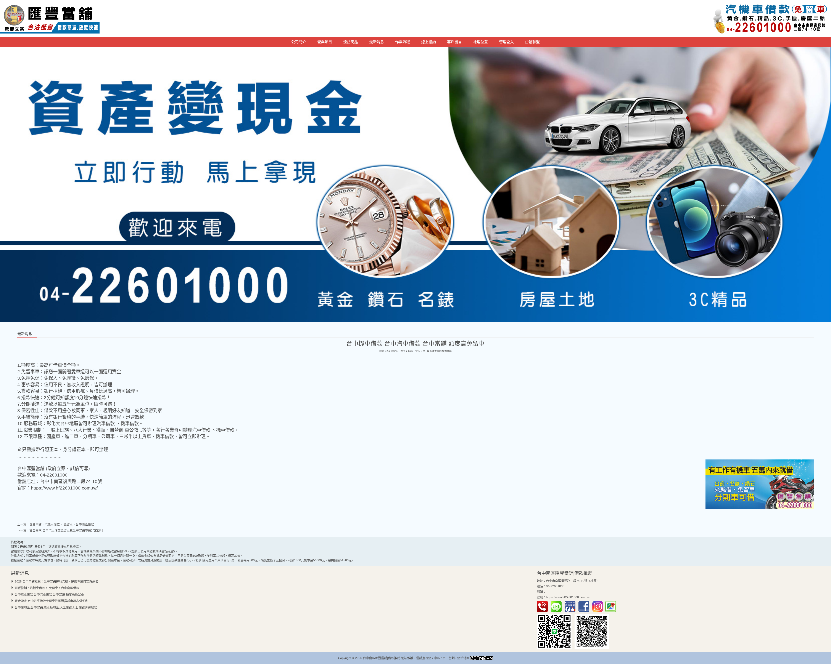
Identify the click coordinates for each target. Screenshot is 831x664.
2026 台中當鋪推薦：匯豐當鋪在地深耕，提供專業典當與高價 (56, 581)
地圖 (593, 580)
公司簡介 (298, 42)
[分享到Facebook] (584, 606)
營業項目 (324, 42)
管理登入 (506, 42)
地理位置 (480, 42)
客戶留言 (454, 42)
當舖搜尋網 (423, 658)
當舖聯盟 (532, 42)
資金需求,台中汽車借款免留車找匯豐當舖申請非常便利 (66, 530)
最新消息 (376, 42)
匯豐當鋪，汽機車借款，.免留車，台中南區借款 (61, 524)
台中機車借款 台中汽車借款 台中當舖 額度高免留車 (49, 594)
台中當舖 (449, 658)
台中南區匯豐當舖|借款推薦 (437, 350)
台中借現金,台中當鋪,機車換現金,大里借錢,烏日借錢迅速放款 (56, 607)
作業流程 (402, 42)
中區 (437, 658)
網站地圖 (463, 658)
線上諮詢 (428, 42)
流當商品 (350, 42)
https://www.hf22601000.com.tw (567, 597)
